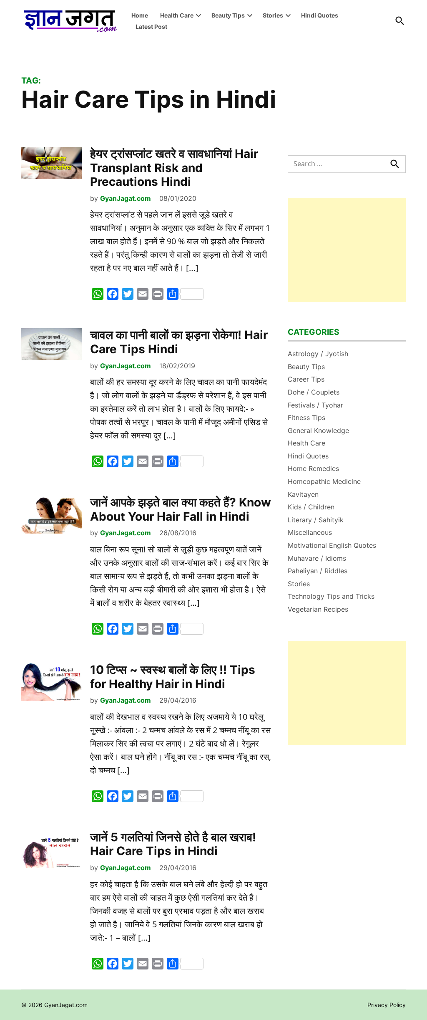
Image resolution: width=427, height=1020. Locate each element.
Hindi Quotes (319, 15)
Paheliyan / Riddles (317, 571)
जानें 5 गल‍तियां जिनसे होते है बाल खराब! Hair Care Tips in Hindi (173, 844)
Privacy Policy (386, 1004)
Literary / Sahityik (316, 520)
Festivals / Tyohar (315, 405)
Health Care (176, 15)
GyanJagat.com (125, 198)
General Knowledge (318, 430)
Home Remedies (313, 468)
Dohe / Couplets (313, 392)
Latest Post (151, 26)
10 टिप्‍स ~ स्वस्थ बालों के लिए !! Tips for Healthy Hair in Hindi (172, 677)
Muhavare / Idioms (317, 558)
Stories (273, 15)
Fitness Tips (306, 417)
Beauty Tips (228, 15)
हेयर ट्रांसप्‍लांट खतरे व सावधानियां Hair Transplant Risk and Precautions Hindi (174, 168)
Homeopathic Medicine (324, 481)
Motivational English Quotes (332, 545)
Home (139, 15)
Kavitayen (303, 494)
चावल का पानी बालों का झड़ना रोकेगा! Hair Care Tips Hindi (179, 342)
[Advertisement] (347, 250)
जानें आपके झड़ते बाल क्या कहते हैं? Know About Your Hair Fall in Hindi (180, 509)
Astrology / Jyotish (318, 353)
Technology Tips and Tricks (331, 596)
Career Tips (306, 379)
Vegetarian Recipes (318, 609)
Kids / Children (311, 507)
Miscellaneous (310, 532)
